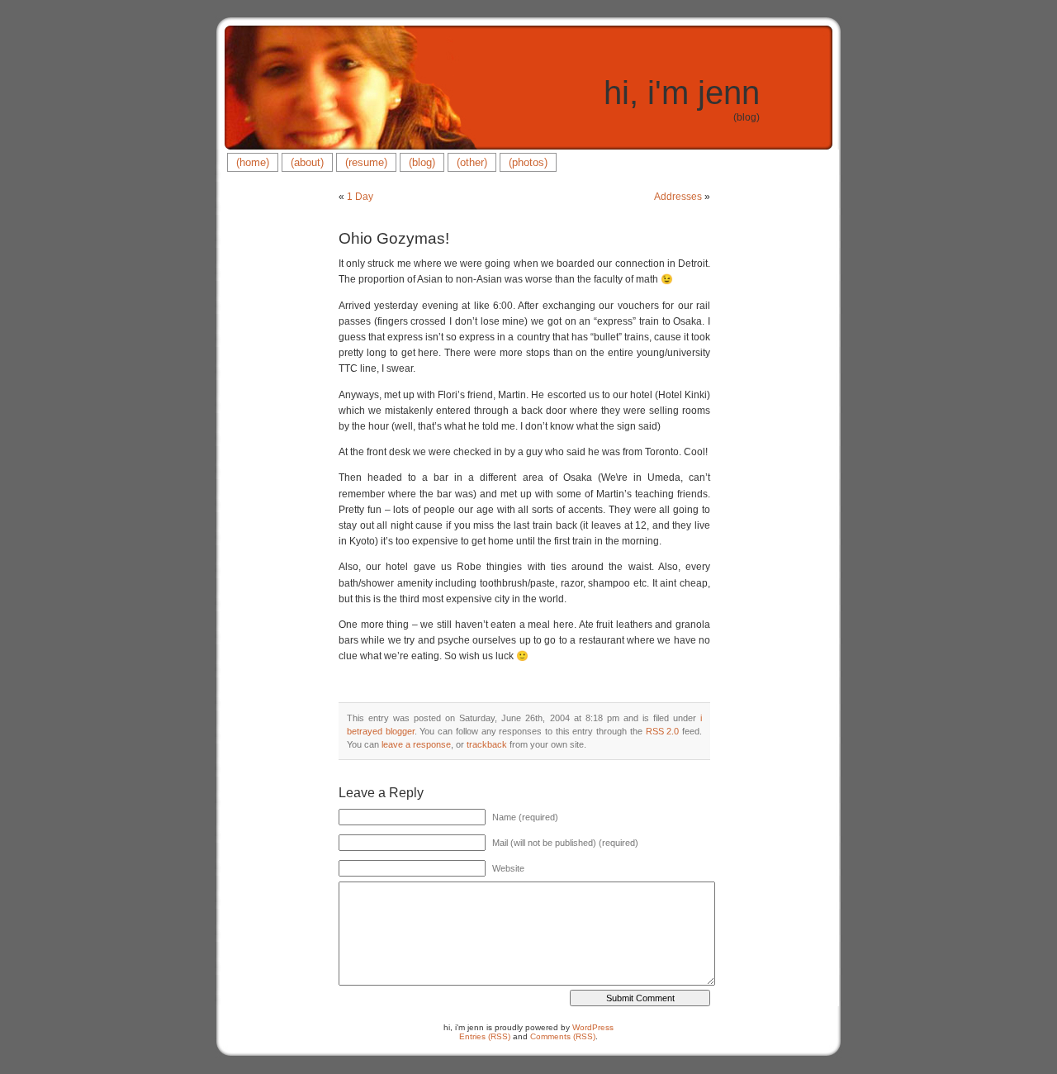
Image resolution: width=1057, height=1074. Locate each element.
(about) (307, 162)
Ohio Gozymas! (394, 238)
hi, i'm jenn (682, 92)
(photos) (528, 162)
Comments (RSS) (562, 1036)
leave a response (416, 744)
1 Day (360, 196)
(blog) (422, 162)
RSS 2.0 (663, 731)
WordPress (593, 1027)
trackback (487, 744)
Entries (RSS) (484, 1036)
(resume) (366, 162)
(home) (252, 162)
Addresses (678, 196)
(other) (472, 162)
